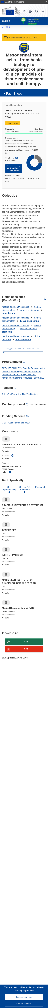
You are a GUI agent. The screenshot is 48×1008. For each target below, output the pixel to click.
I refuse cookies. (24, 1004)
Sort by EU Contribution (24, 488)
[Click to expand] (44, 500)
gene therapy (8, 313)
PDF (26, 649)
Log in (24, 11)
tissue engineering (29, 321)
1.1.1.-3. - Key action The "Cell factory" (20, 394)
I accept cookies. (24, 997)
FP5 (8, 27)
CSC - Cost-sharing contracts (16, 423)
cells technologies (28, 329)
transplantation (23, 339)
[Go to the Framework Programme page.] (24, 47)
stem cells (7, 332)
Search (37, 11)
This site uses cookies (15, 987)
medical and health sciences (15, 307)
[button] (30, 11)
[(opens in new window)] (11, 10)
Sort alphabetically (9, 488)
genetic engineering (29, 310)
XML (26, 642)
